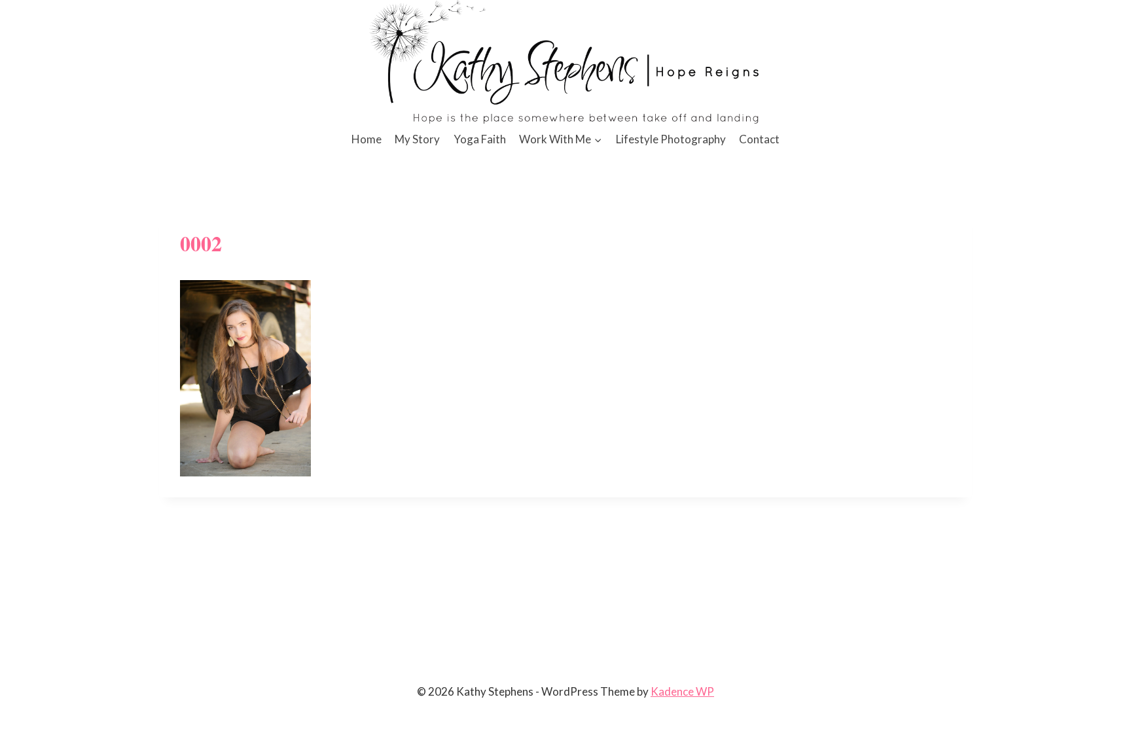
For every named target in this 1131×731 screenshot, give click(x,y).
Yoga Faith (480, 139)
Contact (759, 139)
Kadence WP (682, 691)
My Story (417, 139)
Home (366, 139)
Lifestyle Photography (671, 139)
